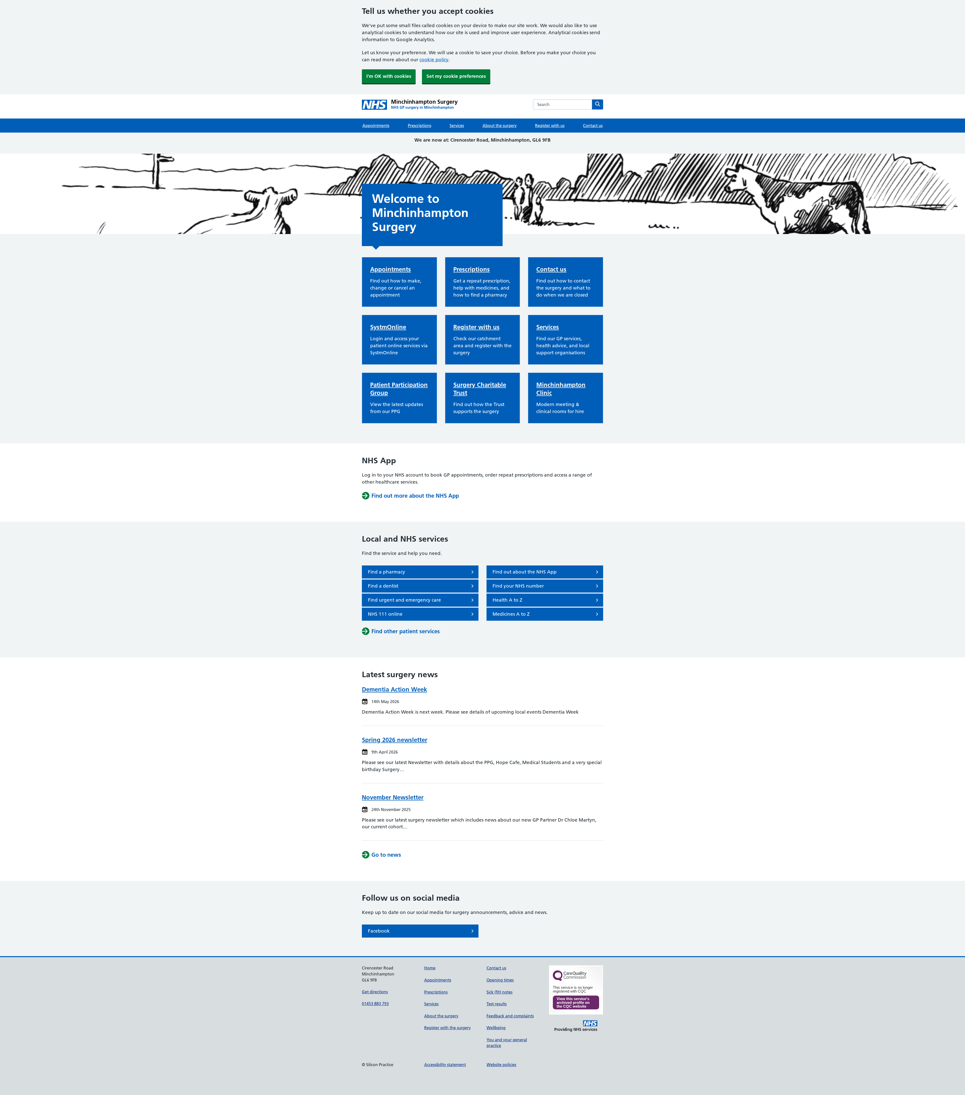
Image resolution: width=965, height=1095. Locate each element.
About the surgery (499, 125)
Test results (497, 1003)
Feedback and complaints (510, 1015)
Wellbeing (496, 1027)
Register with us (549, 125)
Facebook (379, 931)
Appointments (375, 125)
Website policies (501, 1064)
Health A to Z (507, 600)
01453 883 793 (375, 1003)
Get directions (375, 991)
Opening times (500, 980)
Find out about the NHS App (525, 572)
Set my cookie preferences (456, 76)
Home (430, 967)
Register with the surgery (447, 1027)
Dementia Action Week (394, 689)
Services (457, 125)
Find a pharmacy (386, 572)
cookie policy (434, 60)
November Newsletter (392, 797)
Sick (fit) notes (499, 992)
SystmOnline (388, 327)
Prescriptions (419, 125)
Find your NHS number (518, 586)
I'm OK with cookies (388, 76)
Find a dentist (383, 586)
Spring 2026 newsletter (394, 739)
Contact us (593, 125)
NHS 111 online (385, 614)
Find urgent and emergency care (404, 600)
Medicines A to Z (511, 614)
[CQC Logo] (570, 980)
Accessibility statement (445, 1064)
